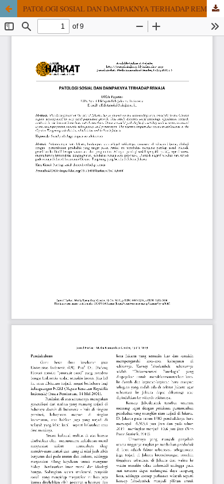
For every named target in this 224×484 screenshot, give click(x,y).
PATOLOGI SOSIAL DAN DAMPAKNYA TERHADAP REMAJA (121, 8)
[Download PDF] (215, 8)
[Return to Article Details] (8, 8)
